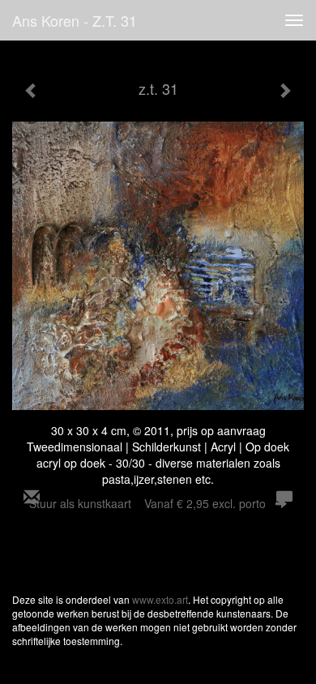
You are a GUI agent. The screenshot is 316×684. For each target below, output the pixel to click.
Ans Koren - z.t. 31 (74, 20)
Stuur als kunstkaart (147, 503)
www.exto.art (160, 599)
